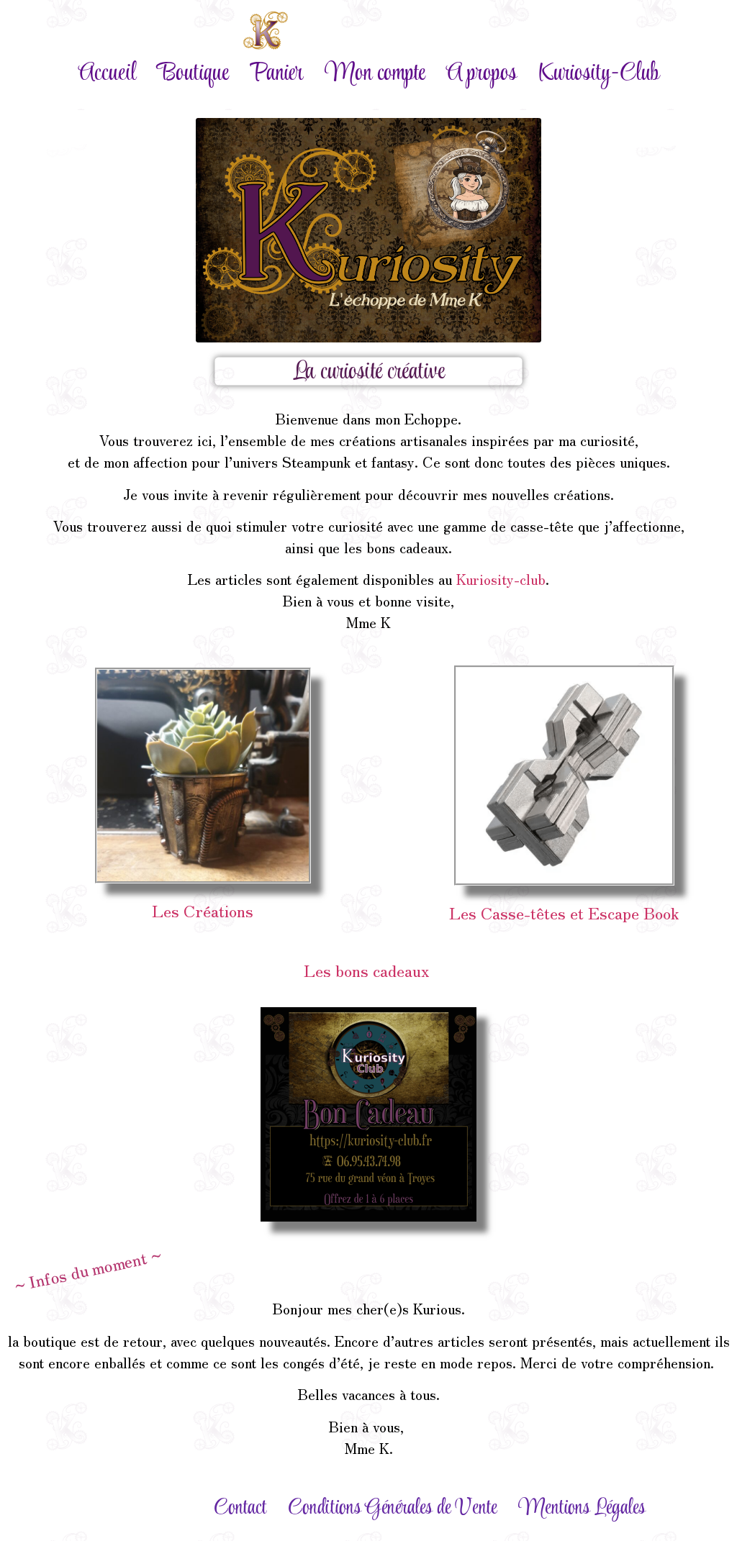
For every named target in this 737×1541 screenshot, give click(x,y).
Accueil (107, 74)
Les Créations (202, 910)
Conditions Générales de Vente (392, 1508)
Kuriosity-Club (598, 74)
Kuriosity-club (501, 578)
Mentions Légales (582, 1508)
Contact (240, 1508)
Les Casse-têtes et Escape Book (564, 912)
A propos (481, 74)
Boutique (193, 74)
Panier (276, 74)
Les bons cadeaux (368, 970)
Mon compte (375, 74)
